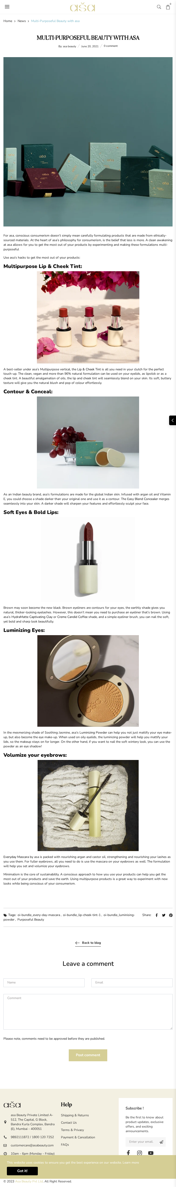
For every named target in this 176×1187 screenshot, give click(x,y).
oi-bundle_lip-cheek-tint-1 (82, 915)
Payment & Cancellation (78, 1137)
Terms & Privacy (72, 1130)
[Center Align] (161, 1141)
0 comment (111, 46)
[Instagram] (139, 1153)
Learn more (131, 1162)
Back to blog (91, 943)
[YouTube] (151, 1153)
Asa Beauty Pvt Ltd (29, 1181)
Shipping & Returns (75, 1115)
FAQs (65, 1144)
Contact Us (69, 1122)
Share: (146, 915)
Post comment (88, 1055)
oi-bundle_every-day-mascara (39, 915)
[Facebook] (128, 1153)
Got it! (22, 1170)
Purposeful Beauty (30, 919)
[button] (159, 7)
